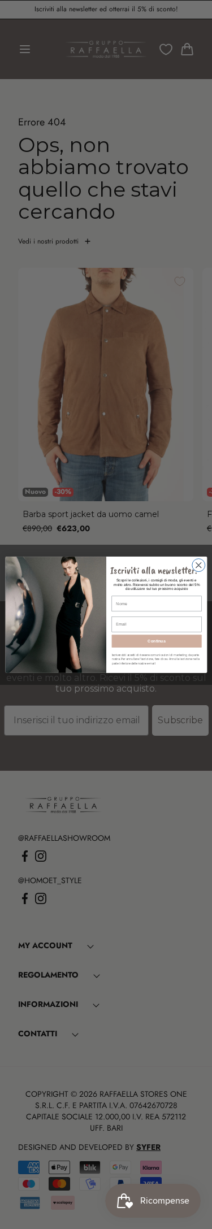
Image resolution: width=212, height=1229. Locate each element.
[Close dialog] (198, 564)
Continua (157, 641)
